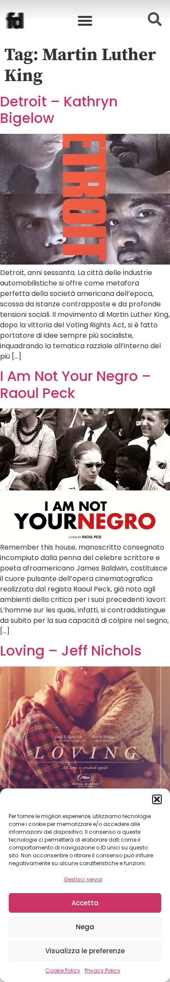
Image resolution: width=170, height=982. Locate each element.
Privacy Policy (102, 970)
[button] (157, 799)
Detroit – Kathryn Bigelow (59, 110)
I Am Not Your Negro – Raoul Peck (75, 384)
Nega (85, 926)
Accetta (85, 902)
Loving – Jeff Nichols (71, 650)
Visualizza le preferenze (85, 950)
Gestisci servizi (83, 879)
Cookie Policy (62, 970)
